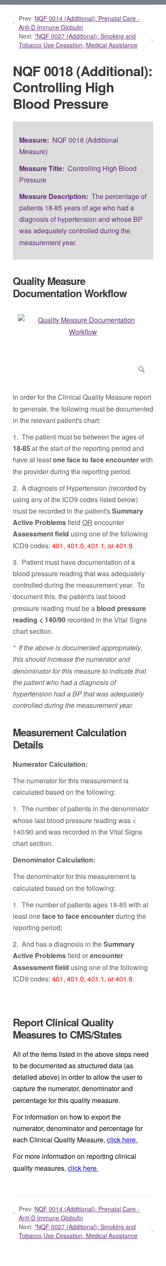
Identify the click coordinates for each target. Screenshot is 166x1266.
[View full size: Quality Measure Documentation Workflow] (83, 345)
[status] (83, 191)
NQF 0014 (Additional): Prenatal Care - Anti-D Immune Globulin (79, 22)
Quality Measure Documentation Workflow (70, 287)
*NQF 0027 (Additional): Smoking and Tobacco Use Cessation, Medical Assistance (78, 40)
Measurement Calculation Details (69, 738)
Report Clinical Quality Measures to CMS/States (67, 1028)
